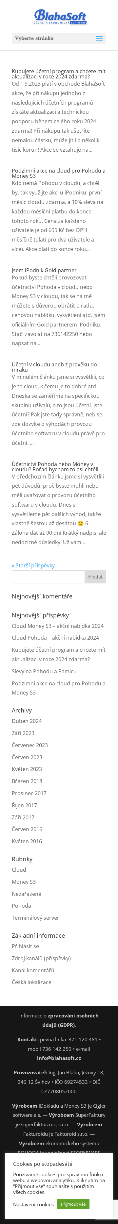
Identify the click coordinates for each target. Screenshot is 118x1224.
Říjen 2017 (24, 805)
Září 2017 (23, 817)
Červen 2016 (27, 829)
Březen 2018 (27, 781)
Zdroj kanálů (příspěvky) (41, 958)
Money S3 (24, 881)
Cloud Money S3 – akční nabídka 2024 (58, 625)
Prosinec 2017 (29, 793)
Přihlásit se (25, 946)
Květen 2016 (27, 841)
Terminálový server (35, 917)
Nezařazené (26, 893)
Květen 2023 (27, 769)
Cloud (19, 869)
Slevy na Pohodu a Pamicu (44, 671)
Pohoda (21, 905)
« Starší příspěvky (33, 565)
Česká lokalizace (31, 982)
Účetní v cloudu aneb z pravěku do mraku (54, 367)
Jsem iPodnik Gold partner (44, 270)
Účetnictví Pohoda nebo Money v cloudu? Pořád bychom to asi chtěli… (57, 467)
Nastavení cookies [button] (33, 1204)
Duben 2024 (27, 721)
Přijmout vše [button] (73, 1204)
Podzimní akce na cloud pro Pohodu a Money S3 (59, 173)
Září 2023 (23, 733)
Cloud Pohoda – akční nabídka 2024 (55, 637)
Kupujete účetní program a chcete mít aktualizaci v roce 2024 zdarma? (59, 74)
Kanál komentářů (33, 970)
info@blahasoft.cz (59, 1058)
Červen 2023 (27, 757)
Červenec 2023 (30, 745)
